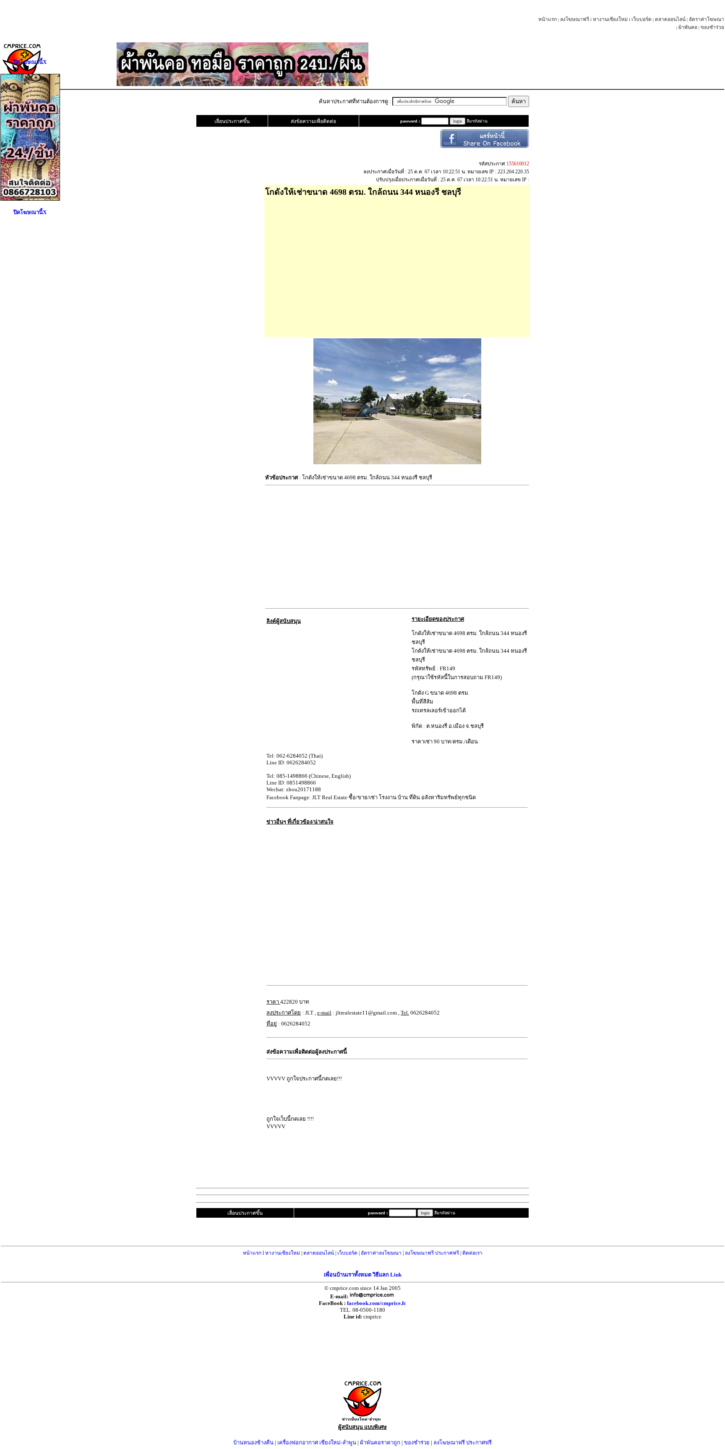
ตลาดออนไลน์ (670, 19)
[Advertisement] (397, 264)
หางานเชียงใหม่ (610, 19)
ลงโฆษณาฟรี (574, 19)
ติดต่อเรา (472, 1253)
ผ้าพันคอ (687, 27)
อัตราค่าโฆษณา (706, 19)
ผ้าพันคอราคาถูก (380, 1442)
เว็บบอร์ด (641, 19)
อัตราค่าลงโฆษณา (381, 1253)
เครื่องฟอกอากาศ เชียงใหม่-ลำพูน (316, 1442)
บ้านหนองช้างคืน (253, 1442)
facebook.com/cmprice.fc (376, 1303)
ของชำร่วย (712, 27)
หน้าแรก (547, 19)
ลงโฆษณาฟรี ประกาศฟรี (432, 1253)
